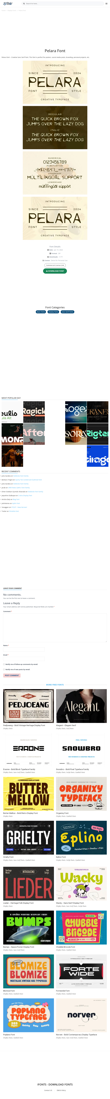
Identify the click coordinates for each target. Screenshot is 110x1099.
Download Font (56, 271)
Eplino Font (61, 857)
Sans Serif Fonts (67, 312)
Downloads (53, 257)
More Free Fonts (55, 684)
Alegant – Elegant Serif (66, 725)
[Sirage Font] (97, 456)
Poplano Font (9, 1035)
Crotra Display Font (25, 495)
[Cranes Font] (97, 412)
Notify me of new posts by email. (17, 669)
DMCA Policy (61, 1090)
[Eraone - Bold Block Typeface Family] (28, 750)
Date (51, 250)
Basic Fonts (41, 312)
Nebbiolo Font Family (20, 476)
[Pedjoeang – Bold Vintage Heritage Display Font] (28, 706)
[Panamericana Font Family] (12, 456)
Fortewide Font (63, 991)
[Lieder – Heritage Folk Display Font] (28, 884)
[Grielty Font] (28, 838)
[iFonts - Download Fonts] (9, 3)
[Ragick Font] (34, 412)
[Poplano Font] (28, 1015)
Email (6, 655)
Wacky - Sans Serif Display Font (70, 903)
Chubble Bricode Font (65, 947)
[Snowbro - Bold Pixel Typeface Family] (81, 750)
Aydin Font (16, 503)
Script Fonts (70, 772)
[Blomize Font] (28, 971)
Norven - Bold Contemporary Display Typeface (76, 1035)
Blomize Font (9, 991)
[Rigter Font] (97, 434)
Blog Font (16, 499)
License (47, 260)
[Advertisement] (55, 31)
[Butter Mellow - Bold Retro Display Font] (28, 794)
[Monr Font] (12, 434)
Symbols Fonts (30, 772)
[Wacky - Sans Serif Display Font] (81, 884)
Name (6, 645)
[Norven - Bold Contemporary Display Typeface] (81, 1015)
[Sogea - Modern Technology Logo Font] (76, 412)
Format (54, 253)
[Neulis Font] (12, 412)
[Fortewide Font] (81, 971)
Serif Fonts (70, 728)
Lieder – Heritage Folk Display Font (18, 903)
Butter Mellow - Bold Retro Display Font (20, 813)
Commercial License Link (55, 265)
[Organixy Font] (81, 794)
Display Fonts (12, 10)
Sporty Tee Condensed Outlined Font (28, 480)
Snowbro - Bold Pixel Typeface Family (72, 769)
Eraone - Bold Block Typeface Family (19, 769)
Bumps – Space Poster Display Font (18, 947)
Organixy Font (62, 813)
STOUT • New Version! (19, 507)
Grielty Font (8, 857)
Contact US (48, 1090)
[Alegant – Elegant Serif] (81, 706)
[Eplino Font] (81, 838)
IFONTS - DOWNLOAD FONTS (55, 1084)
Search (24, 3)
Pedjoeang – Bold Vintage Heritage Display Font (24, 725)
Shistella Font (14, 511)
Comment (7, 611)
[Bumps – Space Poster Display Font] (28, 927)
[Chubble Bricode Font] (81, 927)
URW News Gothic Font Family (19, 488)
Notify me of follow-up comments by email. (21, 664)
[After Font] (34, 434)
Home (4, 10)
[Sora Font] (76, 434)
